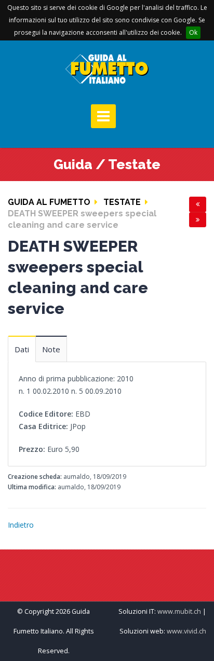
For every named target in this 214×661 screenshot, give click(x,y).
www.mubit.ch (179, 611)
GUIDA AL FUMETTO (49, 202)
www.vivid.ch (186, 631)
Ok (193, 32)
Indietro (21, 525)
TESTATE (122, 202)
